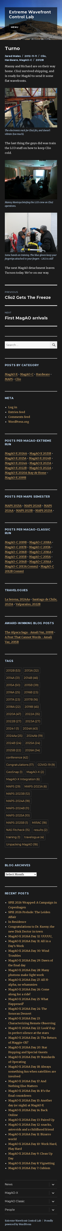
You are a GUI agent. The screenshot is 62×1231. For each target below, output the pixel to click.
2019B (32, 706)
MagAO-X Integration (23, 779)
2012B (40, 60)
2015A (13, 685)
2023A (32, 721)
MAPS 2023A (43, 510)
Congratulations (20, 764)
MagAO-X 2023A (40, 463)
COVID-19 (46, 764)
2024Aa (14, 735)
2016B (31, 692)
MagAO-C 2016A (40, 552)
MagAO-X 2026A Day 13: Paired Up (31, 1119)
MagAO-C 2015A (40, 556)
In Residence (17, 922)
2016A (13, 692)
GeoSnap (14, 772)
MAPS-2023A (35, 786)
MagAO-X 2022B (16, 468)
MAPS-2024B (17, 808)
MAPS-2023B (18, 793)
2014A (13, 677)
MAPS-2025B (17, 822)
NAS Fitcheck (18, 830)
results (41, 830)
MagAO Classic (15, 1201)
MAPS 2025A (13, 505)
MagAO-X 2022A (40, 468)
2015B (31, 685)
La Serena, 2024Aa (17, 599)
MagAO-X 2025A (15, 458)
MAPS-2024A (18, 801)
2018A (13, 706)
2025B (13, 750)
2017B (31, 699)
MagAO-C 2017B (16, 547)
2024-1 (12, 728)
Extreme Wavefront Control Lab (30, 14)
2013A (31, 670)
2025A (32, 743)
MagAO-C (25, 60)
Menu (14, 27)
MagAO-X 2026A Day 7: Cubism (29, 1168)
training (13, 837)
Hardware (11, 60)
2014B (31, 677)
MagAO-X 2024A (16, 463)
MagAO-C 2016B (16, 552)
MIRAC (39, 822)
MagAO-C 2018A (40, 542)
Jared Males (13, 56)
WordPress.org (18, 421)
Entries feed (16, 412)
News (8, 1184)
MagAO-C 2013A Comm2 (21, 566)
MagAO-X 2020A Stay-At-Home (25, 472)
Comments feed (19, 417)
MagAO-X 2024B (40, 458)
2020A (13, 714)
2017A (13, 699)
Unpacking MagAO (22, 844)
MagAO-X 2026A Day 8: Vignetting (31, 1163)
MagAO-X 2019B (15, 477)
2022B (13, 721)
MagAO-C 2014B (16, 561)
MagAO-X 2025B (40, 453)
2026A (32, 750)
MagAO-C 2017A (39, 547)
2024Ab (35, 735)
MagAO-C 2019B (16, 542)
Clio (43, 56)
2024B (13, 743)
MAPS (9, 379)
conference (17, 757)
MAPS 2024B (32, 505)
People (10, 1209)
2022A (32, 714)
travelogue (34, 837)
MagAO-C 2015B (16, 556)
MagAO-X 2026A (16, 453)
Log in (12, 407)
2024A (30, 728)
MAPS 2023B (24, 510)
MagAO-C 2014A (40, 561)
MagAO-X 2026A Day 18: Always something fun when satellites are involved (32, 1071)
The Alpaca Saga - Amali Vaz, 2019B (29, 632)
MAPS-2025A (18, 815)
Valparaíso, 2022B (28, 604)
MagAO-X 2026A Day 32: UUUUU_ (30, 936)
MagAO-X (11, 374)
